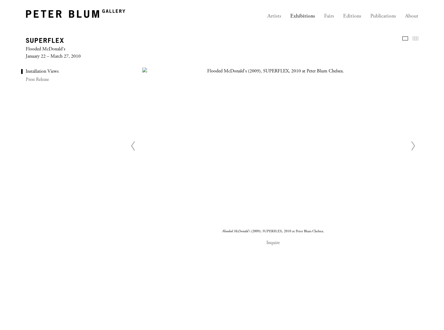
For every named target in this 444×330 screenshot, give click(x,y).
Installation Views (42, 71)
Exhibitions (302, 16)
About (411, 16)
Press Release (37, 79)
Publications (383, 16)
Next (412, 146)
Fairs (329, 16)
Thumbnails (415, 38)
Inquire (273, 242)
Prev (133, 146)
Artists (274, 16)
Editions (352, 16)
